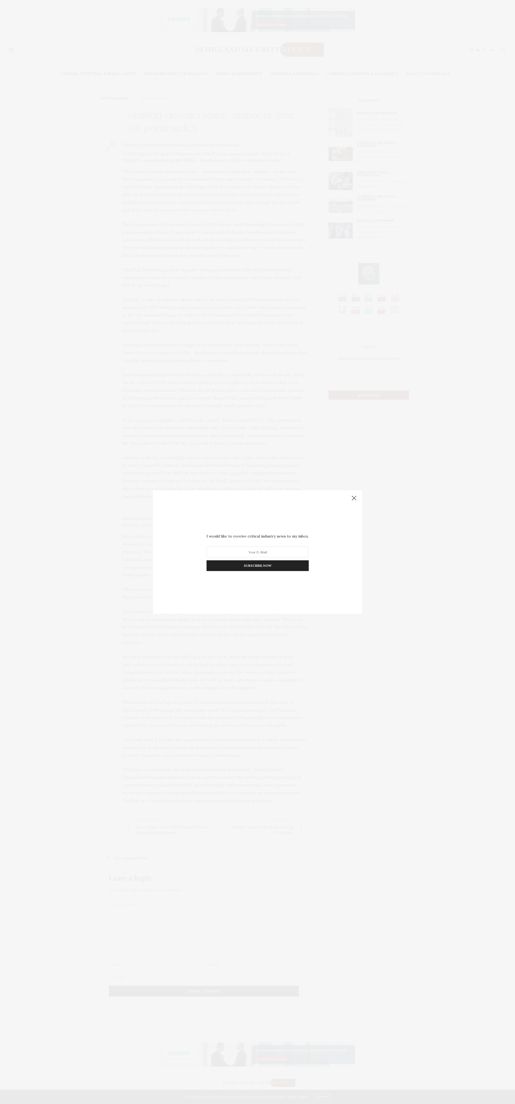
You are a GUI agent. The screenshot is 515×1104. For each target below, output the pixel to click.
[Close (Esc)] (354, 498)
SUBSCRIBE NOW (257, 566)
